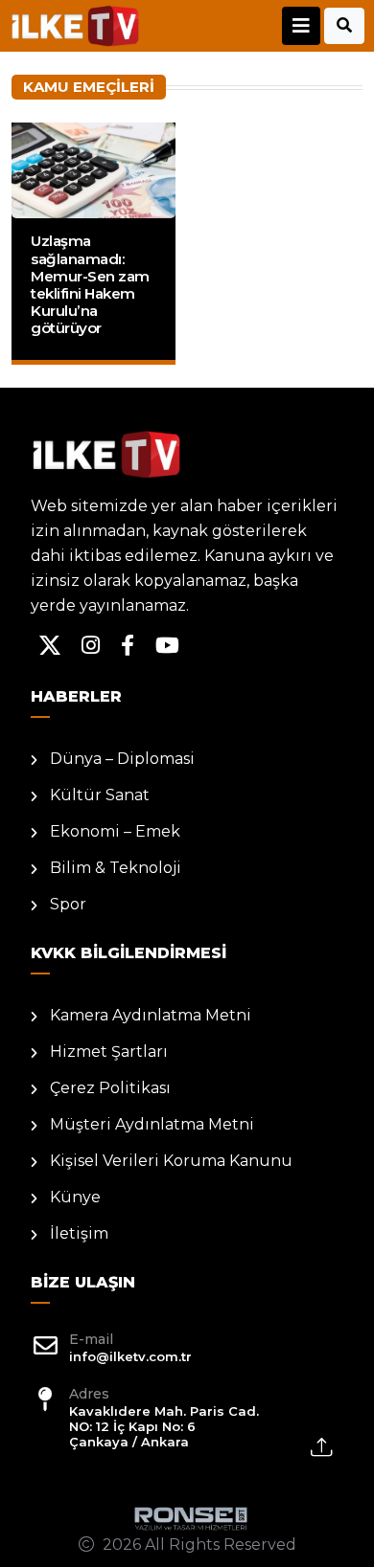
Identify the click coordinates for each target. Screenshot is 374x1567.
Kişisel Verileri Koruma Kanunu (171, 1161)
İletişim (79, 1233)
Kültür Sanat (100, 795)
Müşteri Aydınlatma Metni (152, 1124)
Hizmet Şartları (109, 1051)
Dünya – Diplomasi (122, 759)
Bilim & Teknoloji (115, 868)
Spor (68, 904)
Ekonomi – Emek (115, 831)
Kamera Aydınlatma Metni (150, 1015)
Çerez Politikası (110, 1088)
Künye (75, 1197)
